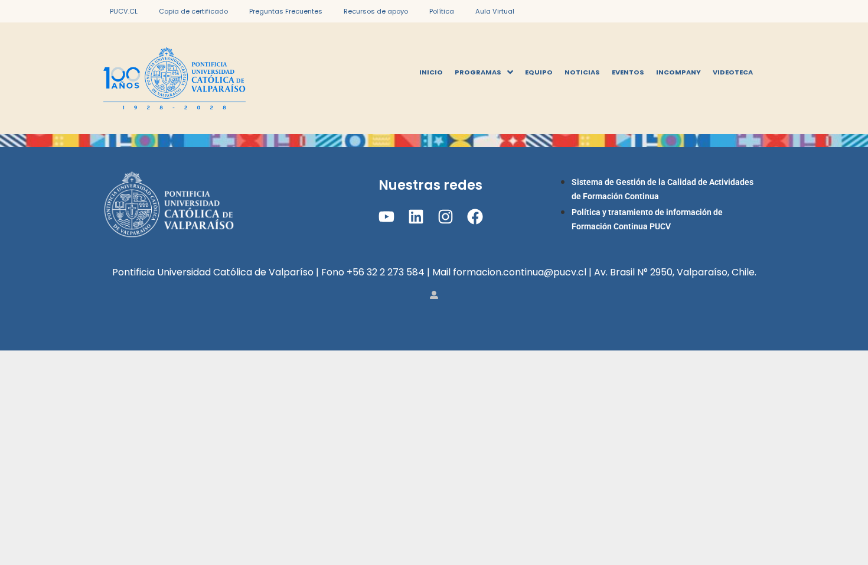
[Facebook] (475, 216)
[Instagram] (445, 216)
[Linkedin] (416, 216)
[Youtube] (386, 216)
